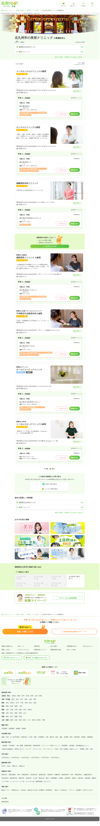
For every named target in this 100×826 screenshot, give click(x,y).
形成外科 (29, 778)
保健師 (18, 728)
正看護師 (4, 728)
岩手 (23, 696)
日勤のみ (15, 766)
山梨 (30, 699)
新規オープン (6, 790)
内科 (18, 774)
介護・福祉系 (50, 737)
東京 (7, 703)
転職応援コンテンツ (40, 649)
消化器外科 (5, 778)
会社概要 (4, 798)
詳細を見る (74, 114)
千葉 (21, 703)
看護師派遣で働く (56, 649)
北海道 (14, 696)
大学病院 (11, 745)
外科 (71, 774)
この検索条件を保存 (49, 246)
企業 (91, 749)
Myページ (21, 646)
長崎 (20, 720)
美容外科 (4, 774)
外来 (7, 737)
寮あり (57, 790)
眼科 (47, 778)
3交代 (8, 766)
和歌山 (30, 709)
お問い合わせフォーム (13, 657)
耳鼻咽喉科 (53, 778)
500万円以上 (25, 757)
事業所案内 (5, 801)
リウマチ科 (5, 781)
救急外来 (24, 737)
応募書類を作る (72, 646)
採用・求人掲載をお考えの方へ (38, 657)
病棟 (3, 737)
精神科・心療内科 (77, 778)
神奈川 (12, 703)
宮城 (27, 696)
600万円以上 (35, 757)
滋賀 (20, 709)
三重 (20, 706)
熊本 (24, 720)
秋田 (31, 696)
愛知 (7, 706)
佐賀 (15, 720)
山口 (24, 713)
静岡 (16, 706)
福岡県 (29, 10)
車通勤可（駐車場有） (46, 790)
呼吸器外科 (78, 774)
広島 (7, 713)
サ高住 (56, 749)
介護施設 (71, 745)
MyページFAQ (71, 649)
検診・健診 (58, 737)
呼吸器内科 (25, 774)
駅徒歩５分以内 (33, 790)
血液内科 (50, 774)
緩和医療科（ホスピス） (43, 781)
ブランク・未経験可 (75, 790)
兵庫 (16, 709)
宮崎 (33, 720)
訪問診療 (77, 737)
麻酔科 (94, 778)
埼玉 (17, 703)
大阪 (7, 709)
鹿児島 (38, 720)
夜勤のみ (22, 766)
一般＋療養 (19, 745)
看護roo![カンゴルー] (7, 10)
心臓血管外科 (87, 774)
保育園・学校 (68, 737)
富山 (17, 699)
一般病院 (4, 745)
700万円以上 (45, 757)
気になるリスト (88, 646)
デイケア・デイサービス (33, 749)
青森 (18, 696)
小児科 (35, 778)
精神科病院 (36, 745)
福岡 (11, 720)
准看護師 (11, 728)
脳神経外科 (13, 778)
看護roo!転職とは (7, 646)
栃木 (30, 703)
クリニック (45, 745)
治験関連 (90, 737)
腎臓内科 (57, 774)
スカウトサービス (23, 649)
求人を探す (53, 646)
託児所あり (63, 790)
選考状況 (37, 646)
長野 (34, 699)
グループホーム (48, 749)
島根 (20, 713)
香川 (11, 716)
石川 (21, 699)
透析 (35, 737)
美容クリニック (55, 745)
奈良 (24, 709)
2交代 (3, 766)
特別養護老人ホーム (82, 745)
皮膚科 (61, 778)
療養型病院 (27, 745)
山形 (36, 696)
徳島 (7, 716)
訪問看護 (41, 737)
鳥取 (16, 713)
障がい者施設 (64, 749)
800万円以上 (55, 757)
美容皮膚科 (12, 774)
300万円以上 (6, 757)
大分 (29, 720)
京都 (11, 709)
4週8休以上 (15, 790)
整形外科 (21, 778)
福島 (40, 696)
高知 (20, 716)
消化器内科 (33, 774)
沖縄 (43, 720)
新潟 (13, 699)
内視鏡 (83, 737)
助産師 (24, 728)
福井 (26, 699)
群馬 (34, 703)
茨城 (26, 703)
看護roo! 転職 (20, 10)
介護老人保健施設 (7, 749)
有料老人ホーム (19, 749)
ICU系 (30, 737)
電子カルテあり (88, 790)
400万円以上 (15, 757)
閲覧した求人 (6, 649)
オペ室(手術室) (15, 737)
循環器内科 (42, 774)
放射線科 (87, 778)
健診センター (74, 749)
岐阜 (11, 706)
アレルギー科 (30, 781)
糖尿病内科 (65, 774)
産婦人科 (41, 778)
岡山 (11, 713)
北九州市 (36, 10)
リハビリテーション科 (17, 781)
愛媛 (16, 716)
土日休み (23, 790)
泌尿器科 (67, 778)
